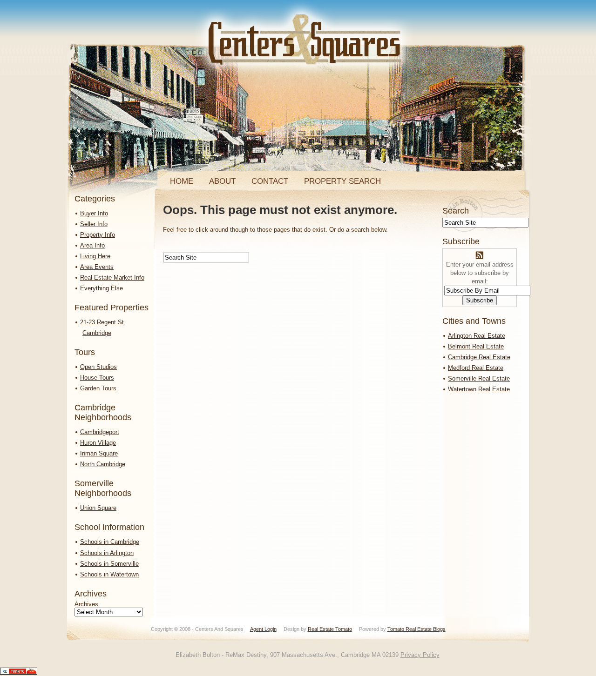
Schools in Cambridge (109, 541)
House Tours (97, 377)
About (222, 181)
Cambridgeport (99, 431)
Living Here (95, 256)
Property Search (342, 181)
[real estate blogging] (18, 672)
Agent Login (263, 629)
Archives (86, 604)
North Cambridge (102, 464)
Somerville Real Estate (479, 378)
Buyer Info (94, 213)
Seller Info (94, 224)
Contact (269, 181)
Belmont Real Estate (476, 346)
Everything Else (101, 288)
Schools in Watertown (109, 574)
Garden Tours (98, 388)
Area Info (92, 245)
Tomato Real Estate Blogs (416, 629)
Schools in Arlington (107, 552)
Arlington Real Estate (476, 335)
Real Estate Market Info (112, 277)
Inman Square (99, 453)
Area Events (97, 266)
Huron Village (98, 442)
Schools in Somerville (109, 563)
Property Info (97, 234)
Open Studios (98, 366)
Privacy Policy (420, 654)
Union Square (98, 507)
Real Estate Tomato (330, 629)
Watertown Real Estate (479, 389)
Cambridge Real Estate (479, 357)
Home (181, 181)
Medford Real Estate (475, 367)
